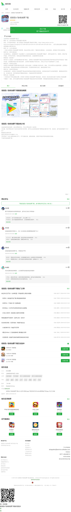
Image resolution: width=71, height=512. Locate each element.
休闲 (7, 380)
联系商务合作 (28, 449)
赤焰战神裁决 (59, 430)
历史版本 (61, 86)
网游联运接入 (28, 453)
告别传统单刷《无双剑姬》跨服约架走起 (13, 322)
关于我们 (27, 443)
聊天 (35, 380)
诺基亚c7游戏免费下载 (6, 4)
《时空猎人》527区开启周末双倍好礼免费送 (14, 308)
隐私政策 (7, 388)
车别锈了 (11, 430)
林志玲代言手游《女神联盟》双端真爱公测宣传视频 (16, 293)
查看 (11, 414)
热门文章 (42, 86)
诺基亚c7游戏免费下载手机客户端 (9, 443)
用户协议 (3, 464)
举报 (0, 509)
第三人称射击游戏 (37, 376)
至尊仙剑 (59, 409)
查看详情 (65, 349)
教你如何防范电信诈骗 (64, 459)
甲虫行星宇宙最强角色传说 (11, 409)
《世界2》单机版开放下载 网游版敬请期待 (13, 298)
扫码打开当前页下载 (62, 25)
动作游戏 (8, 376)
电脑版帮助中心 (5, 462)
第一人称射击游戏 (25, 376)
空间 (39, 380)
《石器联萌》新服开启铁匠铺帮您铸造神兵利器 (15, 337)
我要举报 (3, 471)
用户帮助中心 (4, 460)
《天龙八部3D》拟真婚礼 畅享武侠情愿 (12, 313)
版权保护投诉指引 (5, 468)
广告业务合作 (28, 451)
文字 (21, 380)
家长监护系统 (4, 470)
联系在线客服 (66, 456)
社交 (25, 380)
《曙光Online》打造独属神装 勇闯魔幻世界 (13, 332)
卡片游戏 (15, 376)
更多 (68, 199)
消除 (16, 380)
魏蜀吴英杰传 (35, 430)
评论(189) (24, 86)
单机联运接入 (28, 455)
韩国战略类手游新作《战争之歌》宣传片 (13, 318)
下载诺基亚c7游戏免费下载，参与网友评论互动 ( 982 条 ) (35, 203)
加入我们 (27, 445)
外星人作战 (36, 409)
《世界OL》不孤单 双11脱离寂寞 (11, 303)
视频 (30, 380)
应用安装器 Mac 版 (5, 445)
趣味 (12, 380)
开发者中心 (28, 447)
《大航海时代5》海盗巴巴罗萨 (10, 327)
